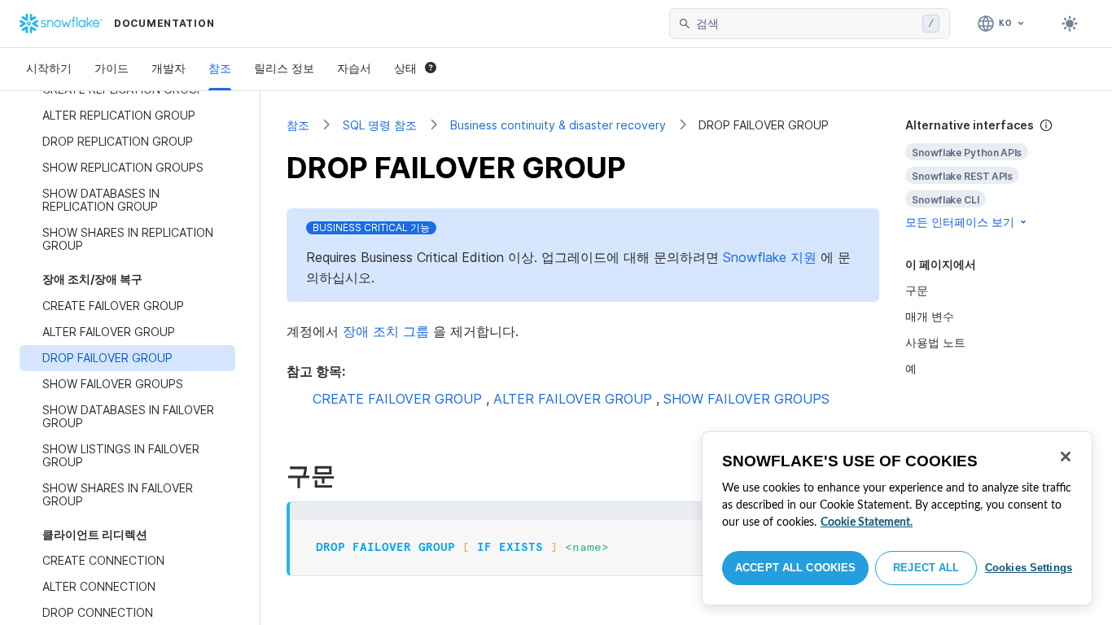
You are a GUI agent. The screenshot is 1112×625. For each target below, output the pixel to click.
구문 (916, 290)
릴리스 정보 (284, 68)
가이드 (111, 68)
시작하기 (49, 68)
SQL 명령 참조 (380, 125)
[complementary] (995, 173)
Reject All (926, 568)
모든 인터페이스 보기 (959, 222)
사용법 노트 (935, 342)
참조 (219, 68)
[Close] (1066, 456)
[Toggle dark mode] (1069, 23)
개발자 (168, 68)
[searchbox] (806, 23)
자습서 (354, 68)
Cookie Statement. (867, 522)
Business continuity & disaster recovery (558, 125)
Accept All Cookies (795, 568)
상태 (405, 68)
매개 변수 (929, 316)
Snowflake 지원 (769, 257)
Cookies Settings (1028, 568)
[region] (897, 518)
